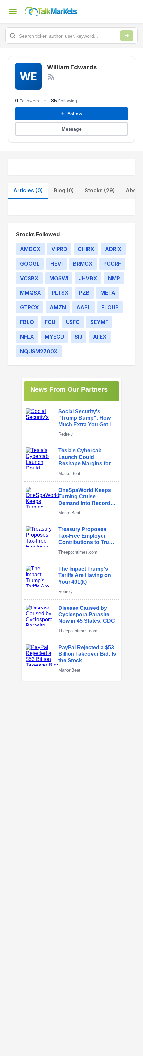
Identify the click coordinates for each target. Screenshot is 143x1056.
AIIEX (100, 336)
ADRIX (113, 249)
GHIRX (86, 249)
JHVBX (88, 278)
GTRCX (29, 307)
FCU (50, 322)
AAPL (83, 307)
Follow (71, 113)
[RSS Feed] (51, 77)
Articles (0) (28, 190)
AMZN (58, 307)
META (107, 292)
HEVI (56, 263)
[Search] (126, 35)
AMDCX (30, 249)
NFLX (27, 336)
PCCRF (112, 263)
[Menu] (12, 11)
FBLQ (27, 322)
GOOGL (30, 263)
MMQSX (30, 292)
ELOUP (110, 307)
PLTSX (60, 292)
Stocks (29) (100, 190)
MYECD (54, 336)
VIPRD (59, 249)
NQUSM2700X (39, 351)
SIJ (78, 336)
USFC (73, 322)
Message (72, 129)
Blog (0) (64, 190)
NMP (114, 278)
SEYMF (99, 322)
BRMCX (83, 263)
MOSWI (58, 278)
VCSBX (29, 278)
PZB (84, 292)
